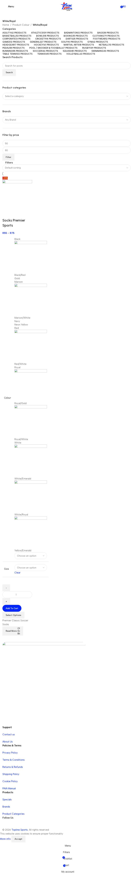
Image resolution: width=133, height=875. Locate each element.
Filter (8, 157)
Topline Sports (20, 829)
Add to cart (12, 608)
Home (5, 24)
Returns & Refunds (12, 767)
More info (5, 838)
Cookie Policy (10, 781)
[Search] (129, 6)
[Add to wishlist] (15, 214)
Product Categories (13, 813)
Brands (6, 806)
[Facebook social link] (5, 824)
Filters (9, 162)
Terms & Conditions (13, 759)
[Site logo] (66, 6)
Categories (9, 29)
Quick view (6, 214)
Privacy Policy (10, 752)
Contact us (8, 734)
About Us (7, 741)
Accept (18, 839)
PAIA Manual (9, 788)
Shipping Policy (10, 774)
